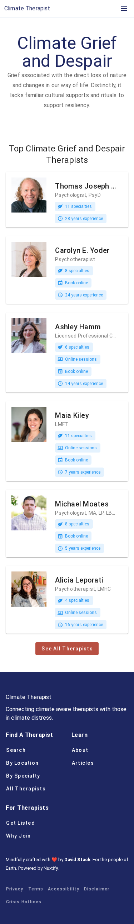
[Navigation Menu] (124, 8)
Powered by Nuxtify (38, 868)
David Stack (77, 859)
